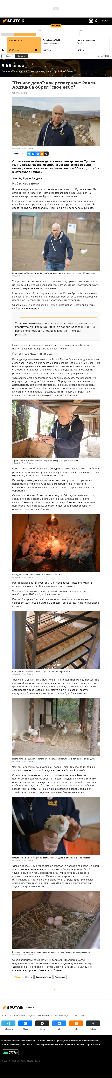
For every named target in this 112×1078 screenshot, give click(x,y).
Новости (28, 977)
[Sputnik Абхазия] (14, 23)
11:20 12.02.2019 (19, 93)
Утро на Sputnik (16, 40)
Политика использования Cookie (16, 1044)
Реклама (51, 1040)
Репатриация (60, 977)
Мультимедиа (63, 1015)
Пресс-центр (80, 1015)
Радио (31, 1015)
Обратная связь (93, 1044)
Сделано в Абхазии (43, 977)
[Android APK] (10, 1052)
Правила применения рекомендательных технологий (59, 1044)
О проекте (6, 1040)
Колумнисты (45, 1015)
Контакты (40, 1040)
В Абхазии (18, 977)
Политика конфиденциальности (84, 1040)
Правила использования (23, 1040)
